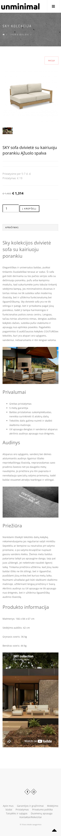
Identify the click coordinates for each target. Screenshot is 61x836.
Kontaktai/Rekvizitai (30, 817)
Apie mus (8, 805)
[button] (53, 6)
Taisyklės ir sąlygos (16, 813)
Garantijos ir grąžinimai (30, 805)
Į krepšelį (29, 208)
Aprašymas (12, 227)
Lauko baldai (19, 34)
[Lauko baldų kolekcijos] (8, 130)
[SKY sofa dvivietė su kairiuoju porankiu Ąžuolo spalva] (30, 93)
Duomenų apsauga (41, 813)
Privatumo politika (42, 809)
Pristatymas (22, 809)
